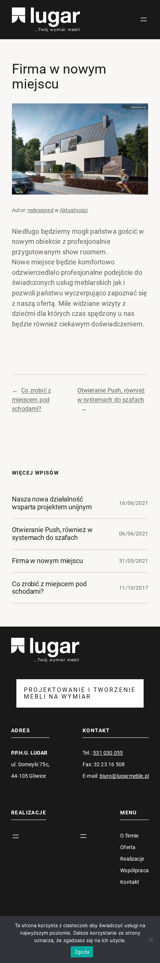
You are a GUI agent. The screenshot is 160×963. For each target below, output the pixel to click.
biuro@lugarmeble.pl (124, 776)
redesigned (41, 210)
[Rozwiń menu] (143, 19)
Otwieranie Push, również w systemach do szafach (52, 533)
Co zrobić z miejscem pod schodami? (31, 399)
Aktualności (74, 210)
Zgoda (81, 952)
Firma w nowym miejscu (47, 561)
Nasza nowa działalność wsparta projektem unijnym (52, 503)
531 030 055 (108, 753)
